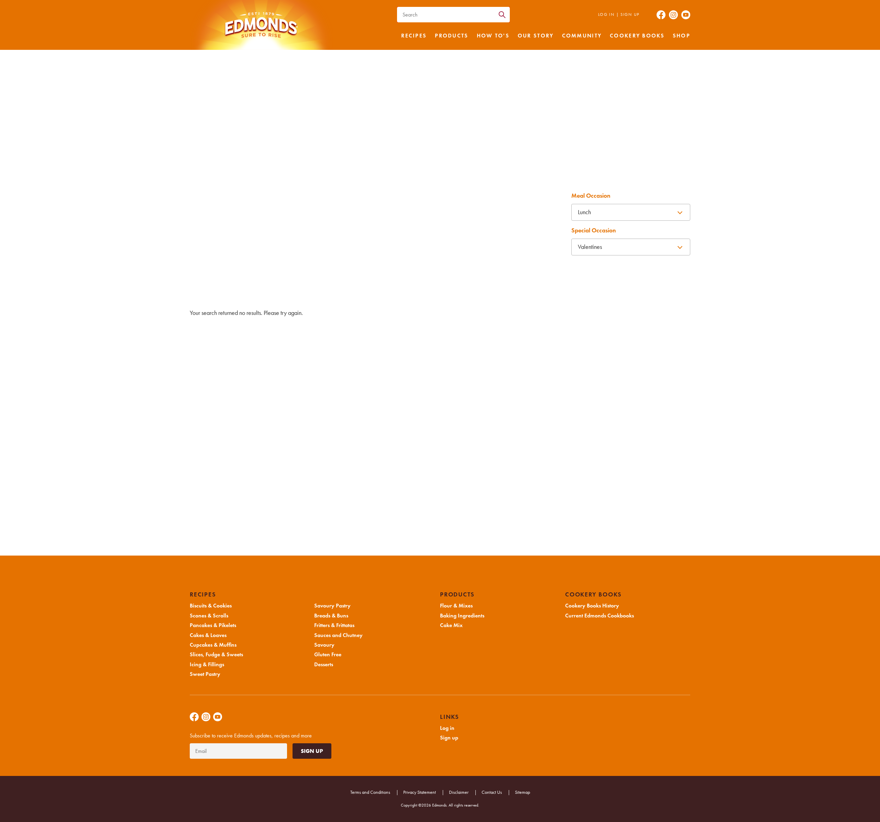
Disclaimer (459, 792)
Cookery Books (637, 36)
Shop (681, 36)
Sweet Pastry (378, 231)
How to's (493, 36)
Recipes (414, 36)
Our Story (536, 36)
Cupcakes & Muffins (527, 212)
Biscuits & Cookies (229, 212)
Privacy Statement (419, 792)
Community (582, 36)
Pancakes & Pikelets (378, 212)
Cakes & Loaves (453, 212)
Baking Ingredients (462, 616)
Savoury (378, 250)
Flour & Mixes (456, 606)
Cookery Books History (592, 606)
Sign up (629, 14)
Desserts (527, 250)
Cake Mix (451, 625)
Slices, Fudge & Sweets (229, 231)
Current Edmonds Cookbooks (599, 616)
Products (451, 36)
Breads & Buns (527, 231)
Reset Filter (582, 263)
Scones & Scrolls (303, 212)
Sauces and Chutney (304, 250)
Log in (606, 14)
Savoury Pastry (453, 231)
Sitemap (522, 792)
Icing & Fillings (304, 231)
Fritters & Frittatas (229, 250)
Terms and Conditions (370, 792)
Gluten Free (453, 250)
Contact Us (492, 792)
